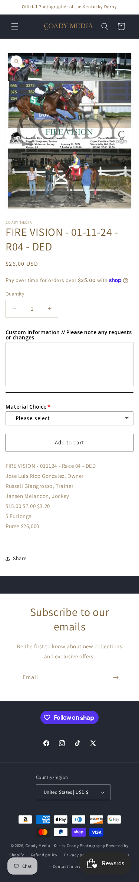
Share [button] (20, 558)
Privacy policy (78, 854)
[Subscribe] (115, 677)
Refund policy (44, 854)
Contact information (73, 866)
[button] (15, 26)
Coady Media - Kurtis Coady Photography (65, 845)
